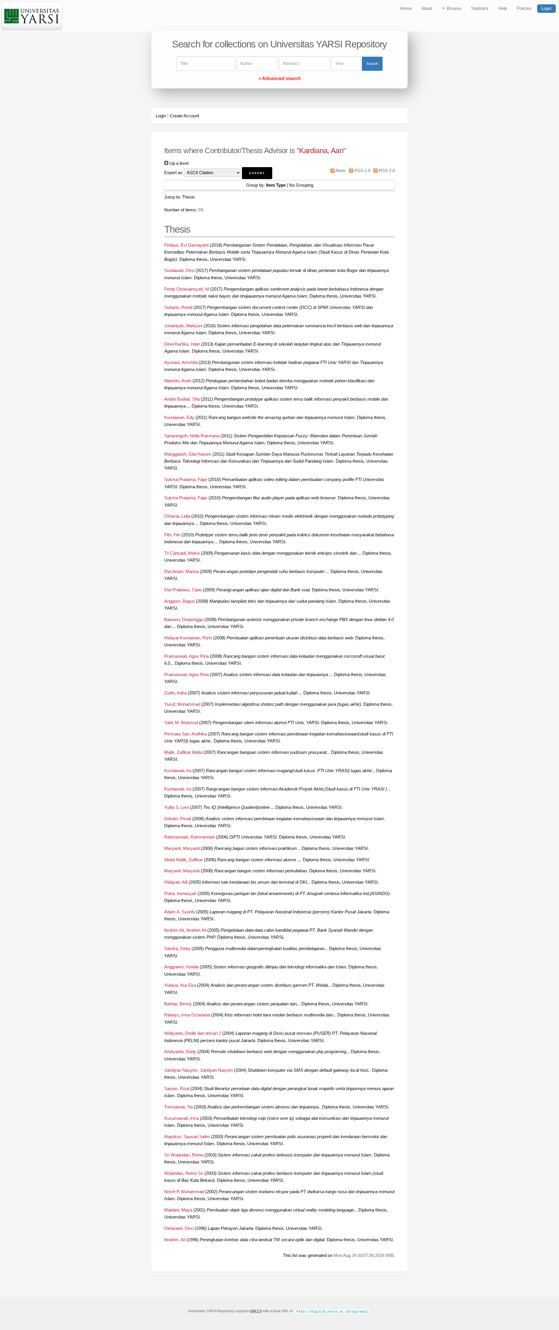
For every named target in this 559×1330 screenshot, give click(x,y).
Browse (454, 8)
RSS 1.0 (361, 170)
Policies (524, 8)
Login (546, 8)
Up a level (178, 163)
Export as (173, 172)
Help (502, 8)
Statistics (480, 8)
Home (406, 8)
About (426, 8)
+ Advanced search (279, 78)
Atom (340, 170)
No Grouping (301, 185)
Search (372, 63)
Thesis (188, 197)
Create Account (184, 116)
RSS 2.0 (386, 170)
